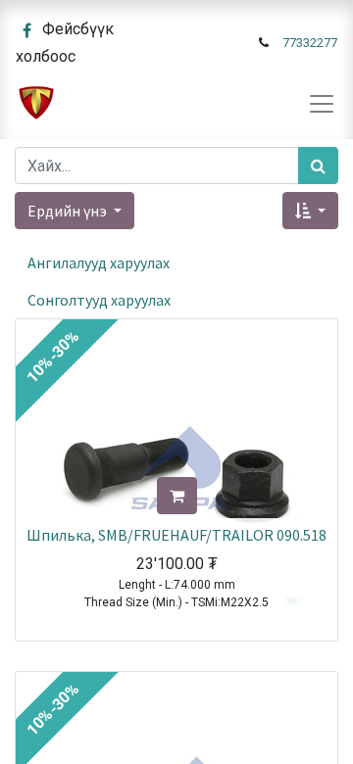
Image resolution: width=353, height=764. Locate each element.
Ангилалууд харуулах (98, 262)
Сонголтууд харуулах (99, 300)
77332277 (309, 42)
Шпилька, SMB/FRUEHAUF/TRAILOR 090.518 (176, 535)
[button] (310, 210)
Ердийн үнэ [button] (68, 210)
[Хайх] (318, 165)
